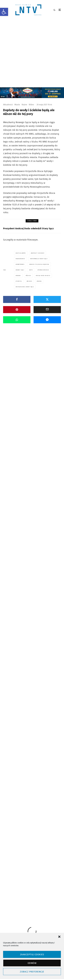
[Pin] (16, 309)
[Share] (16, 299)
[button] (4, 12)
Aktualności (8, 105)
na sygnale (48, 889)
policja (33, 895)
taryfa (19, 281)
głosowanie (20, 258)
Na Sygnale (26, 364)
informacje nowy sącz (39, 258)
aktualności (21, 253)
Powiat (36, 364)
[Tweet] (47, 299)
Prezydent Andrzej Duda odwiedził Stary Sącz (28, 228)
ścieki (29, 275)
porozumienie (43, 270)
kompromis (20, 264)
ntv (31, 270)
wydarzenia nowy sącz (25, 287)
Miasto (17, 105)
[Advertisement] (32, 53)
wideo (29, 281)
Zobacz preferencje (32, 971)
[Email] (47, 309)
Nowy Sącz (20, 270)
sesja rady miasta (43, 275)
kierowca (35, 889)
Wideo (31, 105)
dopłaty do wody (38, 253)
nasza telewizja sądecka (39, 264)
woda (39, 281)
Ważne (24, 105)
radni (18, 275)
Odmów (32, 963)
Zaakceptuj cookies (32, 954)
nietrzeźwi (20, 895)
